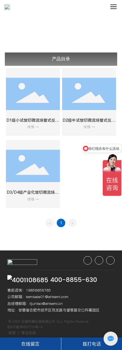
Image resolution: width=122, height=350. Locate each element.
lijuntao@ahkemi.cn (46, 303)
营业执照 (28, 332)
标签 (12, 332)
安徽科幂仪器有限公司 (38, 321)
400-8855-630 (73, 280)
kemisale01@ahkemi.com (47, 296)
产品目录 (61, 58)
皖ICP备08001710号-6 (25, 326)
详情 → (33, 127)
